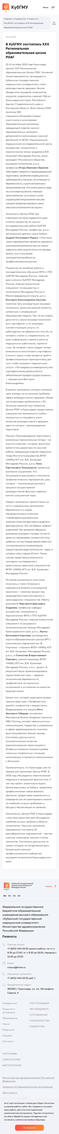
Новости (33, 19)
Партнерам (9, 1053)
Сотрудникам (38, 1014)
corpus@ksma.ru (16, 967)
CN (14, 895)
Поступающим (39, 1003)
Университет (20, 19)
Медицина (8, 1029)
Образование (10, 1018)
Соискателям (11, 1059)
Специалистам (39, 1020)
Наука (6, 1023)
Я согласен (29, 1127)
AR (19, 895)
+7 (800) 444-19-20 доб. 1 (21, 978)
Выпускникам (11, 1065)
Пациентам (37, 1026)
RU (4, 895)
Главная (8, 19)
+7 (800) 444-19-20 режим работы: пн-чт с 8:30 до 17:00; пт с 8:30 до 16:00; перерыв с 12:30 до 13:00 (32, 952)
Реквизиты (9, 936)
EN (9, 895)
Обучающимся (39, 1009)
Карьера (7, 1035)
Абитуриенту (9, 1092)
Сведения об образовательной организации (27, 1086)
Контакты (7, 1041)
